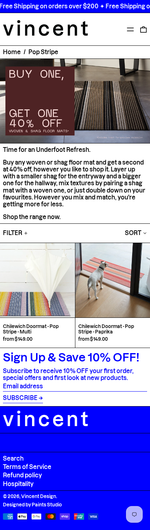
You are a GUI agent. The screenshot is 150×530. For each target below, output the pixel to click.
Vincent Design (38, 496)
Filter (12, 233)
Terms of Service (27, 467)
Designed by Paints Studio (32, 504)
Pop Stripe (43, 52)
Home (12, 52)
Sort (133, 233)
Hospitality (18, 484)
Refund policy (22, 475)
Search (13, 458)
